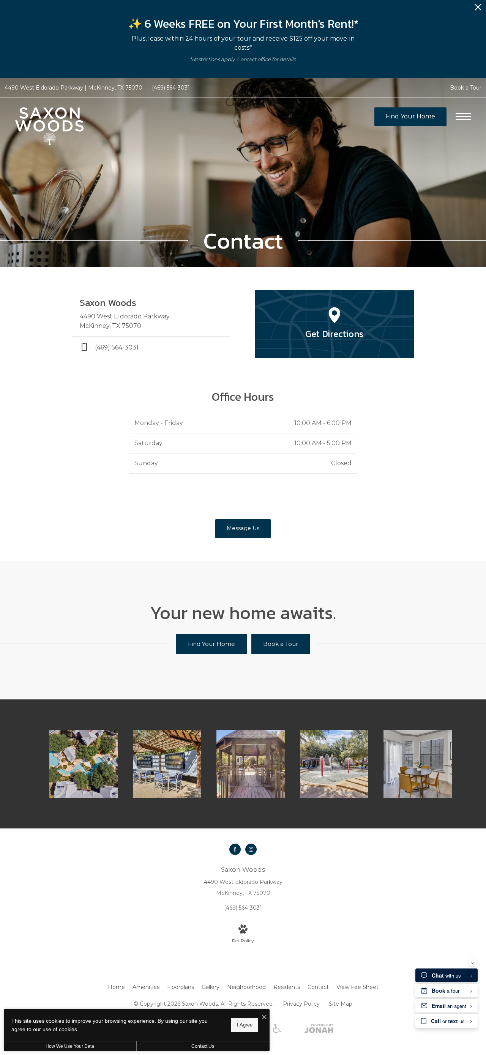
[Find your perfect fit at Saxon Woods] (83, 764)
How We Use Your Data (70, 1046)
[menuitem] (116, 987)
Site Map (340, 1003)
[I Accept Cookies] (264, 1017)
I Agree (244, 1025)
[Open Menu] (463, 116)
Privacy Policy (301, 1003)
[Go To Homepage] (49, 126)
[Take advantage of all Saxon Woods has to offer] (167, 764)
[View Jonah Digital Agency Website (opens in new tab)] (319, 1030)
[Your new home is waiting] (250, 764)
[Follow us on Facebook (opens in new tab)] (235, 849)
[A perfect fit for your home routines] (417, 764)
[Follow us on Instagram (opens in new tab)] (251, 849)
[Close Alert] (478, 9)
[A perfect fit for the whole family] (334, 764)
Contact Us (202, 1046)
